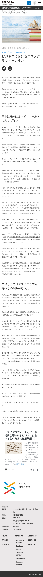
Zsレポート (19, 546)
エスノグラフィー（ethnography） (14, 52)
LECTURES (32, 536)
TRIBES (5, 540)
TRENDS (5, 544)
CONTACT (32, 544)
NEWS (4, 536)
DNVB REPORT (21, 558)
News (36, 8)
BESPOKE (32, 540)
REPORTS (19, 536)
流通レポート (20, 549)
